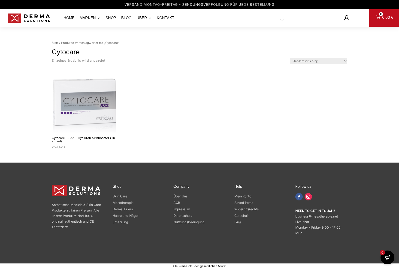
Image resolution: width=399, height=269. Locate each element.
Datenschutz (183, 216)
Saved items (243, 203)
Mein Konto (242, 196)
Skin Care (120, 196)
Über (141, 18)
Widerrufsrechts (246, 209)
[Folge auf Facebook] (299, 196)
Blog (126, 18)
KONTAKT (165, 18)
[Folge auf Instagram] (308, 196)
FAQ (237, 222)
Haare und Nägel (125, 216)
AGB (176, 203)
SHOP (111, 18)
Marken (88, 18)
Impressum (181, 209)
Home (69, 18)
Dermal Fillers (123, 209)
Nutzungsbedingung (189, 222)
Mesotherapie (123, 203)
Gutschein (241, 216)
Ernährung (120, 222)
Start (55, 43)
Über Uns (180, 196)
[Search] (278, 18)
